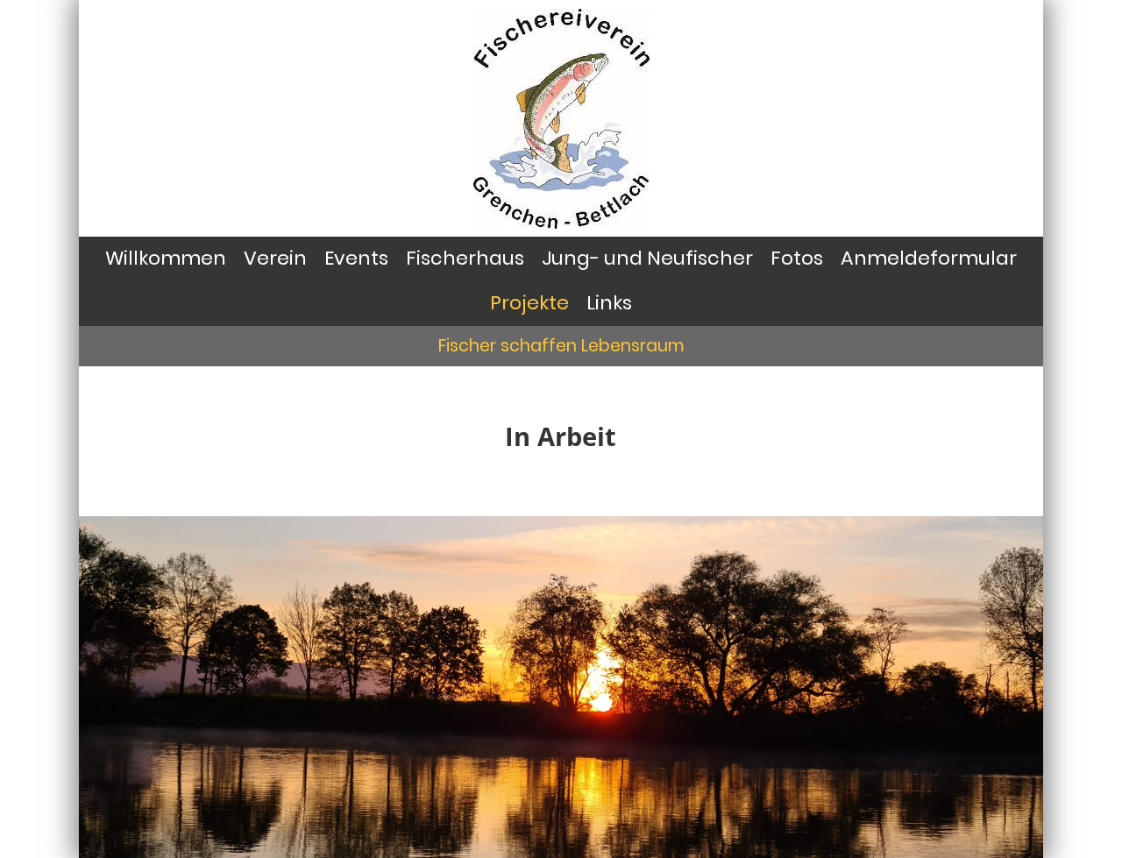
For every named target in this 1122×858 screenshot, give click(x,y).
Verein (275, 258)
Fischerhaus (465, 258)
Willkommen (165, 258)
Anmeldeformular (929, 258)
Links (609, 302)
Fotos (796, 258)
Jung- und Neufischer (647, 258)
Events (356, 258)
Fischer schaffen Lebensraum (561, 346)
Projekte (529, 302)
